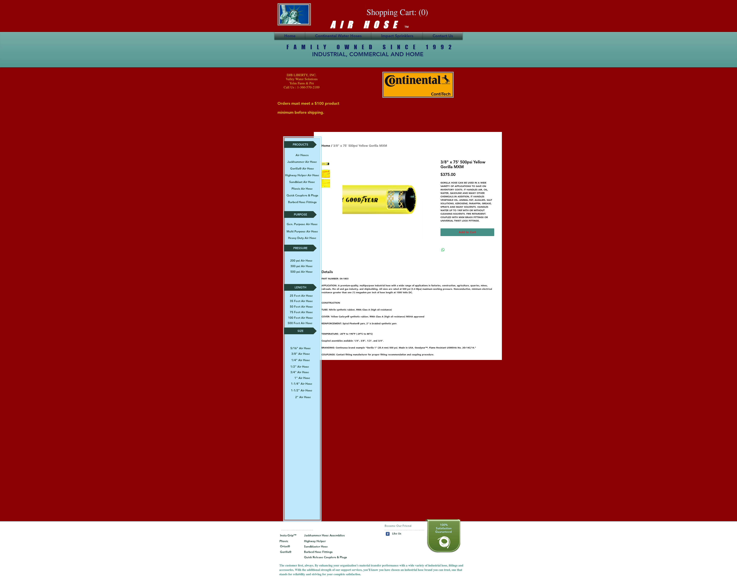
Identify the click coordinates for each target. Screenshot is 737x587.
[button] (300, 144)
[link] (401, 12)
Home (325, 145)
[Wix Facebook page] (388, 534)
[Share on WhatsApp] (443, 250)
